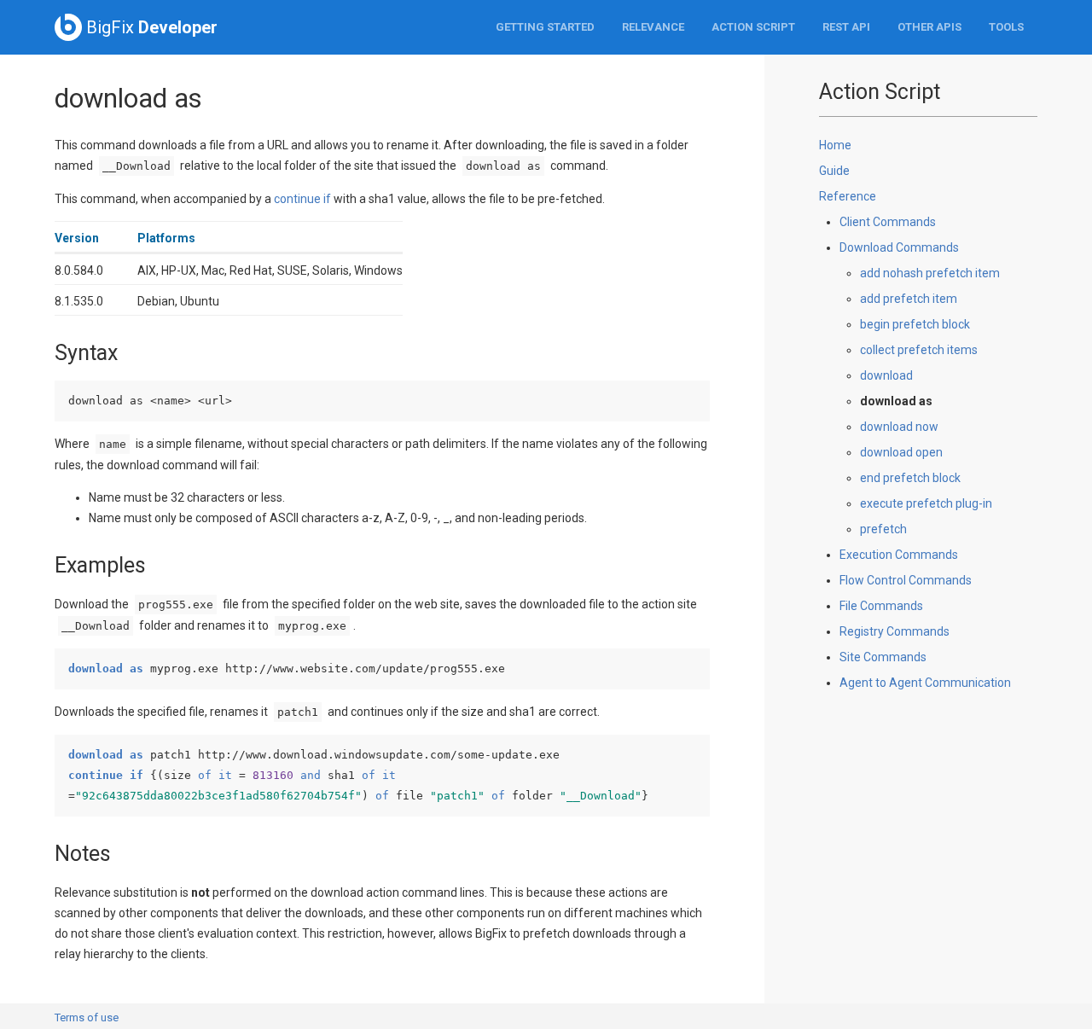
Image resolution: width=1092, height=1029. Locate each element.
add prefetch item (908, 298)
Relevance (653, 26)
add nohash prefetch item (930, 273)
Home (835, 145)
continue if (302, 199)
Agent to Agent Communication (925, 682)
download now (899, 426)
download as (896, 401)
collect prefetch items (919, 350)
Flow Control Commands (905, 580)
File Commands (881, 606)
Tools (1006, 26)
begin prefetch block (915, 324)
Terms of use (87, 1017)
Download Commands (899, 247)
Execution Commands (898, 554)
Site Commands (882, 657)
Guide (834, 170)
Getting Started (545, 26)
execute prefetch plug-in (926, 503)
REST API (846, 26)
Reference (847, 196)
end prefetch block (910, 478)
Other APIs (929, 26)
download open (901, 452)
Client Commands (887, 222)
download (886, 375)
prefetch (883, 529)
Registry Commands (894, 631)
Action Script (753, 26)
